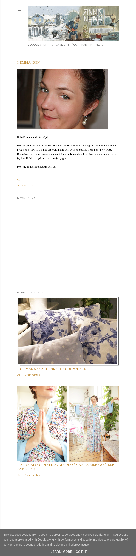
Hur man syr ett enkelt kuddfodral (51, 369)
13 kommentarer (32, 475)
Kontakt (87, 44)
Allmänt (28, 185)
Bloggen (34, 44)
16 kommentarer (32, 374)
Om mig (48, 44)
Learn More (61, 552)
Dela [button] (19, 180)
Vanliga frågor (67, 44)
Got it (81, 552)
